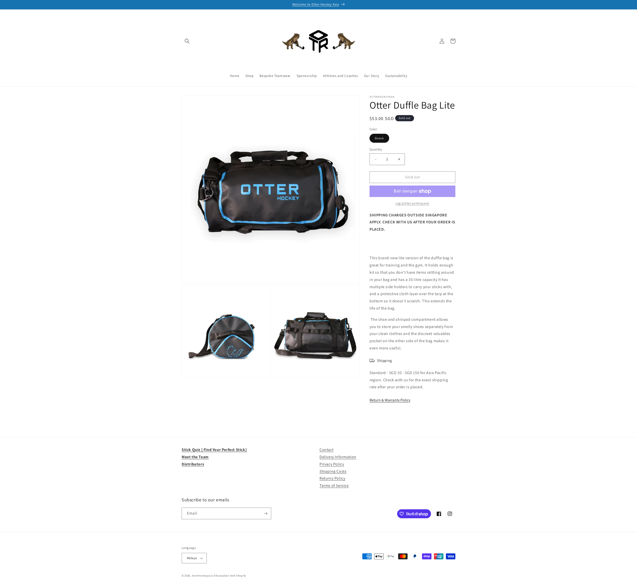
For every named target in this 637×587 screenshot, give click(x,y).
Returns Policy (332, 478)
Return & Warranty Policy (390, 400)
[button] (187, 41)
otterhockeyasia (202, 575)
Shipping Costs (332, 471)
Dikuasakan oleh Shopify (230, 575)
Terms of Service (334, 485)
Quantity (376, 149)
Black (382, 139)
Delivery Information (337, 456)
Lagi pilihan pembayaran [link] (412, 203)
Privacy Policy (331, 464)
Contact (326, 449)
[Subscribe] (265, 513)
